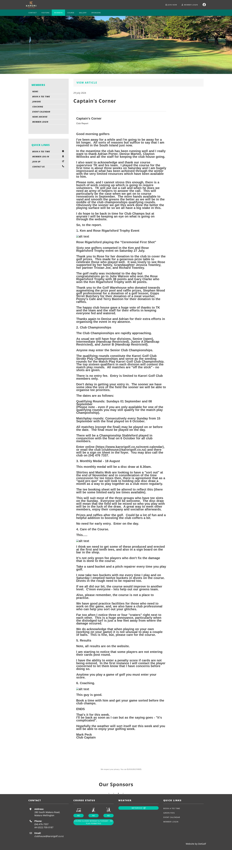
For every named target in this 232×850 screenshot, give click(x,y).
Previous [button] (23, 789)
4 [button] (123, 793)
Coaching (37, 106)
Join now (172, 5)
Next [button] (208, 789)
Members (58, 13)
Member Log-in (40, 156)
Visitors (45, 13)
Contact (32, 13)
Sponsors (96, 13)
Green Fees (169, 813)
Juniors (36, 101)
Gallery (83, 13)
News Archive (40, 116)
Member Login (191, 5)
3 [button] (118, 793)
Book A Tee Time (41, 96)
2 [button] (113, 793)
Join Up (36, 161)
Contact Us (38, 166)
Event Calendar (41, 111)
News (35, 91)
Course (70, 13)
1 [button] (108, 793)
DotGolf (202, 843)
